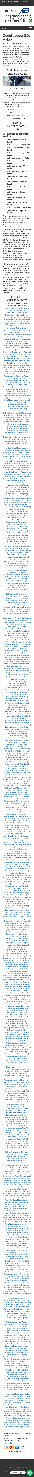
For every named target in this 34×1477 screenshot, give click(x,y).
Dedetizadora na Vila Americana (17, 520)
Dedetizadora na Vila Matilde (20, 550)
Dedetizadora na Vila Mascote (17, 509)
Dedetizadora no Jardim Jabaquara (16, 1060)
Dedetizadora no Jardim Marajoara (16, 1078)
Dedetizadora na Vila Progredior (16, 768)
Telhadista (4, 4)
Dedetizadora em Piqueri (12, 358)
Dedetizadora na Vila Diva (12, 605)
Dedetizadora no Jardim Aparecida (16, 923)
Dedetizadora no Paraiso (12, 1300)
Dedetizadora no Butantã (12, 862)
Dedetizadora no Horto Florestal (17, 886)
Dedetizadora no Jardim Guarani (17, 1034)
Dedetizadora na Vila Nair (12, 712)
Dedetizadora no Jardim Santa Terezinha (16, 1192)
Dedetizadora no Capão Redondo (16, 871)
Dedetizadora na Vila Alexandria (17, 511)
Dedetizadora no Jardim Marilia (16, 1086)
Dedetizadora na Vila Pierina (16, 755)
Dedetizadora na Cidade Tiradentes (17, 441)
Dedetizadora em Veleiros (21, 387)
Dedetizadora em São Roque (19, 1407)
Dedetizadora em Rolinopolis (17, 363)
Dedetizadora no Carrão (12, 875)
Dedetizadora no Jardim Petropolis (16, 1141)
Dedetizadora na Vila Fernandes (17, 629)
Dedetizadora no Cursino (11, 882)
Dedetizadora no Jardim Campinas (16, 953)
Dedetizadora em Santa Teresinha (16, 496)
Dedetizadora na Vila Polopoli (17, 759)
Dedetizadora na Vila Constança (17, 585)
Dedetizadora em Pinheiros (20, 356)
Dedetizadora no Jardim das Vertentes (16, 1004)
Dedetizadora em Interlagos (21, 330)
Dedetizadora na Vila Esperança (20, 622)
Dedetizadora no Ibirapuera (16, 888)
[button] (30, 1473)
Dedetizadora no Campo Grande (19, 866)
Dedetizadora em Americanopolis (16, 308)
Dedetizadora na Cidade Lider (17, 430)
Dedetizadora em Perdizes (12, 354)
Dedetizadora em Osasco (11, 1341)
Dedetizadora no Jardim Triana (16, 1257)
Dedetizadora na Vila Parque (16, 742)
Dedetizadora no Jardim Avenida (17, 932)
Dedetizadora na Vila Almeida (17, 513)
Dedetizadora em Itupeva (11, 1422)
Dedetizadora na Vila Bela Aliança (17, 545)
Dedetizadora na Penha (12, 474)
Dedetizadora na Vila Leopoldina (17, 677)
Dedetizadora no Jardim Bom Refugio (16, 940)
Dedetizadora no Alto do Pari (16, 840)
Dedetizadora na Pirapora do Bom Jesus (16, 1409)
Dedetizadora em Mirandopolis (16, 343)
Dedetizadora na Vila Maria (16, 685)
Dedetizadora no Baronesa (12, 845)
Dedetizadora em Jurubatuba (20, 339)
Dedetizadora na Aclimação (16, 391)
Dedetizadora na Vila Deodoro (16, 603)
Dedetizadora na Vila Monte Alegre (16, 701)
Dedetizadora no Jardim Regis (16, 1158)
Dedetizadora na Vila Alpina (16, 515)
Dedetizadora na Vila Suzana (19, 821)
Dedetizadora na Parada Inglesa (20, 472)
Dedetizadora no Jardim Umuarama (17, 1265)
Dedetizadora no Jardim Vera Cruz (16, 1270)
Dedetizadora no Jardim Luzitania (16, 1071)
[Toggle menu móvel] (30, 28)
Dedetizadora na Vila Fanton (16, 627)
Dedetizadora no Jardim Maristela (16, 1091)
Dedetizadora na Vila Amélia (17, 518)
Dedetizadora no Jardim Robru (16, 1165)
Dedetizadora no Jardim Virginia (16, 1280)
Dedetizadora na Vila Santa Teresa (16, 792)
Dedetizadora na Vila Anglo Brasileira (16, 526)
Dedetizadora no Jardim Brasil (17, 947)
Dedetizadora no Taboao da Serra (16, 1366)
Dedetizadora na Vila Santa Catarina (16, 786)
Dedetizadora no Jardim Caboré (16, 949)
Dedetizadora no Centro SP (16, 879)
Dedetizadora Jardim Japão (16, 1318)
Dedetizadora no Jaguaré (20, 899)
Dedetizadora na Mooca (11, 463)
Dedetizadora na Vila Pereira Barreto (16, 749)
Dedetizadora (17, 1)
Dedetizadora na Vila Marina (16, 483)
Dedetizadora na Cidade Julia (17, 426)
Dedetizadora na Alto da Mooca (18, 836)
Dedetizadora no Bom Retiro (16, 851)
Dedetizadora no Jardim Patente (16, 1119)
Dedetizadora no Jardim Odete (16, 1108)
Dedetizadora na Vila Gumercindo (16, 635)
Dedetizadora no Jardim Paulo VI (17, 1128)
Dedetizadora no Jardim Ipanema (16, 1049)
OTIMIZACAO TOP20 (24, 1471)
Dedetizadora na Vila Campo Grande (16, 561)
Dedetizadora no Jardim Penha (16, 1132)
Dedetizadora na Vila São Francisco (17, 803)
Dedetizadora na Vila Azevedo (16, 537)
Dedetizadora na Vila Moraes (16, 705)
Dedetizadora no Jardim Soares (17, 1237)
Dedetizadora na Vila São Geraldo (16, 805)
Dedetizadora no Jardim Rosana (16, 1167)
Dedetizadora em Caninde (12, 317)
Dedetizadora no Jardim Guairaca (16, 1032)
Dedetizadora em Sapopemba (17, 380)
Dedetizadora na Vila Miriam (16, 694)
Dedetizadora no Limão (21, 1287)
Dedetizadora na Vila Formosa (16, 633)
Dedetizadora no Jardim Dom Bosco (17, 1006)
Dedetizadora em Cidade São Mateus (16, 439)
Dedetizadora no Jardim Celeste (16, 969)
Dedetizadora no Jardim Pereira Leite (16, 1134)
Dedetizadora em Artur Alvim (17, 310)
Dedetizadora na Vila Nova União (16, 729)
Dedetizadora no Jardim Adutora (16, 901)
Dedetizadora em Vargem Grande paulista (18, 1353)
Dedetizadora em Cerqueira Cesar (17, 318)
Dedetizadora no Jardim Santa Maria (16, 1180)
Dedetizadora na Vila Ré (12, 773)
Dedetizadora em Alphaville (16, 1328)
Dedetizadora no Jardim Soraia (16, 1241)
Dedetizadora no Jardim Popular (16, 1147)
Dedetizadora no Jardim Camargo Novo (16, 956)
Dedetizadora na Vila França (16, 637)
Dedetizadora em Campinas (16, 1361)
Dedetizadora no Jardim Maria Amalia (16, 1080)
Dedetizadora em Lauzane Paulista (17, 341)
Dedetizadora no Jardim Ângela (16, 919)
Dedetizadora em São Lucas (20, 372)
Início (3, 1)
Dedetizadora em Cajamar (20, 1359)
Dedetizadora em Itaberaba (17, 332)
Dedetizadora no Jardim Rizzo (17, 1163)
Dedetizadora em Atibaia (12, 1383)
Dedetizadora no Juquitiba (20, 1413)
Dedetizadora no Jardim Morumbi (16, 1102)
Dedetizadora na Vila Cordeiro (16, 587)
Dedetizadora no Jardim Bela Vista (16, 936)
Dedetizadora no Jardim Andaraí (19, 916)
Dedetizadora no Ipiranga (20, 893)
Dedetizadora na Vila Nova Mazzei (16, 727)
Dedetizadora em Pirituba (22, 361)
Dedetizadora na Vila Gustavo (17, 613)
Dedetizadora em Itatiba (21, 1424)
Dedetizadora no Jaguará (11, 897)
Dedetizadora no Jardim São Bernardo (16, 1201)
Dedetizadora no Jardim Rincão (16, 1161)
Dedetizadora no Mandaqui (16, 1289)
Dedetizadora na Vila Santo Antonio (17, 794)
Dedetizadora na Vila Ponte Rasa (16, 764)
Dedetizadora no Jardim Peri (16, 1137)
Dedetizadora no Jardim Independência (16, 1047)
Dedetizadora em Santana (12, 365)
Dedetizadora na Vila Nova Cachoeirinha (16, 720)
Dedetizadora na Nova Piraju (16, 1313)
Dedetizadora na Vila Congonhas (16, 583)
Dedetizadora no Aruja (20, 1346)
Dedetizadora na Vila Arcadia (17, 533)
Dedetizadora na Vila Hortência (16, 1320)
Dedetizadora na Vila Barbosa (17, 539)
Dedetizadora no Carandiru (17, 873)
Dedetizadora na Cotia (10, 1357)
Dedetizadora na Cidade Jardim (19, 424)
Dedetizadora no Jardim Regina (16, 1156)
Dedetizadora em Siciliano (12, 382)
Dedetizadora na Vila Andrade (17, 524)
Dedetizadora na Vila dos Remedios (17, 616)
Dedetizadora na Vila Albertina (19, 507)
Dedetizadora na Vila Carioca (17, 563)
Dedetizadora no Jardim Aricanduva (17, 925)
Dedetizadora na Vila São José (16, 807)
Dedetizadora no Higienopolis (21, 884)
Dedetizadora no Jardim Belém (16, 938)
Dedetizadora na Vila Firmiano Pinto (16, 631)
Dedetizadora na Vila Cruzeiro (17, 589)
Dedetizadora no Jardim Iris (16, 1052)
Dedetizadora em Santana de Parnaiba (17, 1398)
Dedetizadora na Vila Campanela (16, 557)
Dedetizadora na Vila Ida (12, 655)
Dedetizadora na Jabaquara (16, 744)
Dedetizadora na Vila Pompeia (16, 762)
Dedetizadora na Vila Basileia (17, 542)
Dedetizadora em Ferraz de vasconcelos (17, 1384)
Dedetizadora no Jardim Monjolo (17, 1095)
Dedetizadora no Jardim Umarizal (16, 1263)
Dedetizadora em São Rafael (17, 378)
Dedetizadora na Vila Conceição (17, 581)
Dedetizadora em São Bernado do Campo (16, 1334)
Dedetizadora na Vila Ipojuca (16, 666)
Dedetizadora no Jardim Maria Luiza (17, 1084)
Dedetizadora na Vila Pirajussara (17, 757)
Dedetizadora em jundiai (12, 1352)
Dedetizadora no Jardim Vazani (16, 1267)
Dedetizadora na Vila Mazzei (16, 559)
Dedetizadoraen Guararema (16, 1372)
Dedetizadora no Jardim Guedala (17, 1038)
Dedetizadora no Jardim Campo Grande (16, 958)
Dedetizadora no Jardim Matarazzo (16, 927)
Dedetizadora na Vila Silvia (16, 812)
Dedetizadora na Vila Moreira (16, 707)
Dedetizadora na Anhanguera (19, 400)
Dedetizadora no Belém (23, 847)
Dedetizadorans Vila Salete (16, 783)
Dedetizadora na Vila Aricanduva (17, 535)
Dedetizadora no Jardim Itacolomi (16, 1054)
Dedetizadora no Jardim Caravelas (16, 962)
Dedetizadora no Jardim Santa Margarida (16, 1178)
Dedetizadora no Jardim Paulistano (16, 1126)
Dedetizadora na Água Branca (17, 393)
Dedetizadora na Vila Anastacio (16, 522)
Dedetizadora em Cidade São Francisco (16, 437)
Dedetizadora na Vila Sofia (12, 816)
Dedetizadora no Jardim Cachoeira (16, 951)
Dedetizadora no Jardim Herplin (16, 1043)
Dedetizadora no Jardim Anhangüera (16, 921)
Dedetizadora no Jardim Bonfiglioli (16, 943)
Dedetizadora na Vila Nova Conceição (17, 722)
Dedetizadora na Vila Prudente (16, 770)
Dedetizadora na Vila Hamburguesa (17, 653)
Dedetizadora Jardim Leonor (16, 1065)
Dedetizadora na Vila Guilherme (16, 648)
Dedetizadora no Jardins (12, 1285)
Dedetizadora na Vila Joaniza (20, 672)
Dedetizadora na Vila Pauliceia (16, 746)
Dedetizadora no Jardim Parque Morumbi (16, 1117)
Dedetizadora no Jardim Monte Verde (16, 1100)
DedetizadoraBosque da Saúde (16, 853)
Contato (11, 4)
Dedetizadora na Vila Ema (12, 618)
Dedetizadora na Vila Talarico (17, 823)
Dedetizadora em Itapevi (12, 1400)
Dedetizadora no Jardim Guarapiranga (16, 1036)
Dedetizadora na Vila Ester (17, 624)
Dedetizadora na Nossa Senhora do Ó (17, 464)
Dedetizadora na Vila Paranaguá (17, 740)
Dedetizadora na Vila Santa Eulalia (16, 788)
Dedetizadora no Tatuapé (11, 1182)
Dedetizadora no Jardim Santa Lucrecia (16, 1176)
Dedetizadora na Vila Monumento (16, 703)
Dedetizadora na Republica (16, 489)
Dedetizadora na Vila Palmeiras (16, 738)
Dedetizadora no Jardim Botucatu (16, 945)
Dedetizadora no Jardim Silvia (21, 1235)
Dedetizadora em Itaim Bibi (12, 334)
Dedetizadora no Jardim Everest (16, 1021)
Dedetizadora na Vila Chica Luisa (16, 576)
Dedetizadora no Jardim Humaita (17, 1045)
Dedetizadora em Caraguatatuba (17, 1389)
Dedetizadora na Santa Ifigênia (16, 494)
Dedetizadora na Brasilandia (16, 411)
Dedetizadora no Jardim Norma (16, 1106)
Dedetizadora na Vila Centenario (17, 574)
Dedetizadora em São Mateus (17, 374)
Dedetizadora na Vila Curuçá (17, 592)
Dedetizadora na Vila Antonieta (16, 528)
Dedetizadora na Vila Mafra (16, 683)
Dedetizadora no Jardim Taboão (16, 1246)
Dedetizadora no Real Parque (17, 1189)
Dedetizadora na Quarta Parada (16, 480)
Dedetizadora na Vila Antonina (16, 531)
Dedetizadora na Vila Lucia (17, 679)
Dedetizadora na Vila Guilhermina (16, 651)
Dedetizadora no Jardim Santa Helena (16, 1174)
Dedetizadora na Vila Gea (12, 640)
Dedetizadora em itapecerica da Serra (16, 1368)
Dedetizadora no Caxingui (21, 877)
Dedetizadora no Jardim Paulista (17, 1124)
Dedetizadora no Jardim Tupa (17, 1259)
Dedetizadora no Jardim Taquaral (16, 1248)
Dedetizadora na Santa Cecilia (16, 491)
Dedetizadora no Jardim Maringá (17, 1089)
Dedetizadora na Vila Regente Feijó (17, 774)
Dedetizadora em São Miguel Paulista (16, 376)
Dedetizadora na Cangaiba (12, 413)
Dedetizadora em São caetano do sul (17, 1336)
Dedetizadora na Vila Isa (12, 668)
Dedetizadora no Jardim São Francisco (17, 1207)
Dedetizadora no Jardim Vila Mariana (16, 1276)
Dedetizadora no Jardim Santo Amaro (17, 1194)
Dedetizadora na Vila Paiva (16, 736)
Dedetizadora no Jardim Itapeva (16, 1056)
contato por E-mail (8, 1443)
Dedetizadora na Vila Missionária (16, 696)
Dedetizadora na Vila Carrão (16, 568)
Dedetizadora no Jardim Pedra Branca (16, 1130)
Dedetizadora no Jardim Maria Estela (16, 1082)
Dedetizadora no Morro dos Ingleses (17, 1291)
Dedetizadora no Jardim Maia (17, 1073)
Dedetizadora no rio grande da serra (17, 1379)
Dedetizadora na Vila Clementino (16, 579)
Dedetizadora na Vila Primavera (16, 766)
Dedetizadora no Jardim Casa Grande (16, 964)
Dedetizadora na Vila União (16, 829)
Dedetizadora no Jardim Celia (17, 971)
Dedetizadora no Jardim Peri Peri (16, 1139)
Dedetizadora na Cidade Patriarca (16, 435)
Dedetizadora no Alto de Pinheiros (16, 838)
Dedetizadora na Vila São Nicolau (16, 810)
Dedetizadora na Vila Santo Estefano (16, 797)
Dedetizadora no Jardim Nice (16, 1104)
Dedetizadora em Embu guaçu (16, 1363)
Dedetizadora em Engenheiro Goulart (16, 322)
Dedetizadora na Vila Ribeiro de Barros (17, 776)
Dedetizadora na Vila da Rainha (17, 594)
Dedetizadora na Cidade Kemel (17, 428)
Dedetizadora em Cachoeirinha (16, 313)
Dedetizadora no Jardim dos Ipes (17, 1008)
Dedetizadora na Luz (21, 461)
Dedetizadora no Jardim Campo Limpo (17, 960)
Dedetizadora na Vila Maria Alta (16, 688)
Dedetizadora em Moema (11, 345)
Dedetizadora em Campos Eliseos (17, 315)
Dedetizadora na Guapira (19, 454)
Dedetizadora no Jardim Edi (16, 1012)
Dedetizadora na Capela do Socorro (17, 414)
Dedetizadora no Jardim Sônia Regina (16, 1239)
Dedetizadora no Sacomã (20, 1185)
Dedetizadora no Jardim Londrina (16, 1069)
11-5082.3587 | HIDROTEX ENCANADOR (19, 1468)
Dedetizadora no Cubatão (20, 1420)
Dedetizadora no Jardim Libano (16, 1067)
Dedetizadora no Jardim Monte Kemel (16, 1097)
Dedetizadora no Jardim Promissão (16, 1152)
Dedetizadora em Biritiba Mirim (16, 1370)
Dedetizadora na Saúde (11, 498)
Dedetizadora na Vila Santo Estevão (16, 799)
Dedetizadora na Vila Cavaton (17, 570)
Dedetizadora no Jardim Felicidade (16, 1023)
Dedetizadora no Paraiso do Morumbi (17, 1301)
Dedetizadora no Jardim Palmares (16, 1110)
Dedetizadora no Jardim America (17, 908)
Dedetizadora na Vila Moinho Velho (17, 699)
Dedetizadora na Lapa (10, 457)
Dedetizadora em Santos (21, 1339)
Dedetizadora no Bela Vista (16, 409)
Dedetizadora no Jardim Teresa (16, 1250)
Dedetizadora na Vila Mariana (17, 692)
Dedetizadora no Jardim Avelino (16, 930)
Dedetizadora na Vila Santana (17, 790)
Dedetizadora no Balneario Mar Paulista (16, 842)
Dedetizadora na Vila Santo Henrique (16, 801)
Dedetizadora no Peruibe (21, 1387)
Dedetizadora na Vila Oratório (17, 733)
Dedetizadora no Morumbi (22, 1296)
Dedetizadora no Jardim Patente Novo (16, 1121)
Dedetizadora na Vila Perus (16, 753)
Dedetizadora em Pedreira (21, 352)
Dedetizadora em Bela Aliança (16, 406)
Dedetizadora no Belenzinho (17, 849)
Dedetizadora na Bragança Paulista (17, 1426)
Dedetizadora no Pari (11, 1191)
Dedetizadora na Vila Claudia (17, 572)
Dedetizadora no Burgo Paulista (20, 860)
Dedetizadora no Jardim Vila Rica (16, 1278)
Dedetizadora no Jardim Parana (16, 1115)
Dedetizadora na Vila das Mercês (16, 600)
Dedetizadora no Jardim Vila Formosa (16, 1274)
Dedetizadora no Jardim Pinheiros (16, 1143)
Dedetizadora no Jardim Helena (16, 1041)
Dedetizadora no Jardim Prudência (16, 1154)
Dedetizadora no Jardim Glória (17, 1030)
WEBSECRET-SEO (9, 1471)
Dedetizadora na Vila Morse (16, 709)
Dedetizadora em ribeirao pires (16, 1350)
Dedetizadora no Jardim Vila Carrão (17, 1272)
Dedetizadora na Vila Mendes (20, 664)
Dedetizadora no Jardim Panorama (16, 1113)
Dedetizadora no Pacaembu (17, 1298)
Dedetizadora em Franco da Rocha (16, 1381)
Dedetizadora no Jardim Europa (16, 1019)
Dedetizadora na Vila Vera (12, 831)
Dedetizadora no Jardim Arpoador (16, 1324)
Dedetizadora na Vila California (16, 555)
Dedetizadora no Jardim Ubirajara (16, 1261)
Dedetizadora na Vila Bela (12, 544)
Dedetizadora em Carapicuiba (21, 1396)
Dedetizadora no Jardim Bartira (16, 934)
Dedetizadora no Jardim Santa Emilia (16, 1172)
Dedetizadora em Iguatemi (12, 890)
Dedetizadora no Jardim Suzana (16, 1243)
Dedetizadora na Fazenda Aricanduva (16, 449)
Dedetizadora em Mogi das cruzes (16, 1348)
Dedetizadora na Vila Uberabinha (16, 827)
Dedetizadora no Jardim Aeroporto (16, 903)
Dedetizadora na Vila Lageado (16, 674)
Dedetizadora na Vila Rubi (22, 779)
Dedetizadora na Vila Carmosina (17, 566)
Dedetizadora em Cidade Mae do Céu (17, 433)
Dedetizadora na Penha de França (17, 475)
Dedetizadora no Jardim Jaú (16, 1062)
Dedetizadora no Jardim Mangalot (16, 1076)
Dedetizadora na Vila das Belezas (16, 598)
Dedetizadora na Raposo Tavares (16, 487)
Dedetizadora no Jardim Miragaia (20, 999)
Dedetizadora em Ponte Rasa (20, 478)
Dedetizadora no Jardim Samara (16, 1169)
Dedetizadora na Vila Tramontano (16, 825)
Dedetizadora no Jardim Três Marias (17, 1254)
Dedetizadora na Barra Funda (17, 404)
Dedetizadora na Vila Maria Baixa (16, 690)
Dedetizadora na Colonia (11, 446)
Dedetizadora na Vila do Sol (19, 611)
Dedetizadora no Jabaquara (16, 895)
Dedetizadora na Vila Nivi (20, 716)
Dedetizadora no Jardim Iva (16, 1058)
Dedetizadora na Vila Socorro (17, 814)
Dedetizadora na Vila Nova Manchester (16, 725)
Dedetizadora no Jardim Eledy (17, 1015)
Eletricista (25, 1)
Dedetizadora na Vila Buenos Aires (16, 552)
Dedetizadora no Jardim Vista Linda (17, 1283)
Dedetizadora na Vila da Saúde (16, 596)
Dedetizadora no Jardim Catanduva (17, 967)
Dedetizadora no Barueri (12, 1331)
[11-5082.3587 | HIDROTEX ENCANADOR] (15, 11)
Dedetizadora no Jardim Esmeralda (17, 1017)
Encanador (9, 1)
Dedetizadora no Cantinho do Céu (16, 868)
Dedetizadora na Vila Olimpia (17, 731)
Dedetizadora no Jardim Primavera (16, 1150)
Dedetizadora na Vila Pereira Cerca (17, 751)
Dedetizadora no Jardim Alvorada (16, 906)
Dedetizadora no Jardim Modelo (16, 1093)
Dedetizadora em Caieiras (12, 1411)
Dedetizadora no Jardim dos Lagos (16, 1010)
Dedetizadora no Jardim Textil (17, 1252)
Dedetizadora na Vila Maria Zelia (17, 389)
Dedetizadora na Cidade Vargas (17, 443)
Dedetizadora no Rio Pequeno (16, 1187)
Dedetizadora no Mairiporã (12, 1416)
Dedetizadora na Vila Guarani (20, 646)
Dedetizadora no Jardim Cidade (16, 973)
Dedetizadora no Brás (11, 855)
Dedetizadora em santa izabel (17, 1376)
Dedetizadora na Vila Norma (16, 718)
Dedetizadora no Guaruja (11, 1392)
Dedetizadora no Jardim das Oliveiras (17, 1001)
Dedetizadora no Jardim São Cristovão (16, 1205)
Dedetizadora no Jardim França (20, 1028)
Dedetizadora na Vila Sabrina (17, 781)
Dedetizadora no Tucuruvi (12, 1294)
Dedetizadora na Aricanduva (16, 402)
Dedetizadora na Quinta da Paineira (17, 485)
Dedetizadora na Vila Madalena (16, 681)
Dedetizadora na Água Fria (12, 395)
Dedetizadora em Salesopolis (17, 1374)
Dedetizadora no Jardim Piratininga (17, 1145)
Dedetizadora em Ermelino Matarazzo (17, 325)
